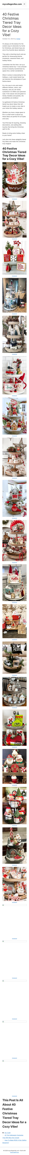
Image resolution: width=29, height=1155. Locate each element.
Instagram (14, 199)
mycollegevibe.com (12, 4)
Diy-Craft (7, 1133)
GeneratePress (14, 1152)
